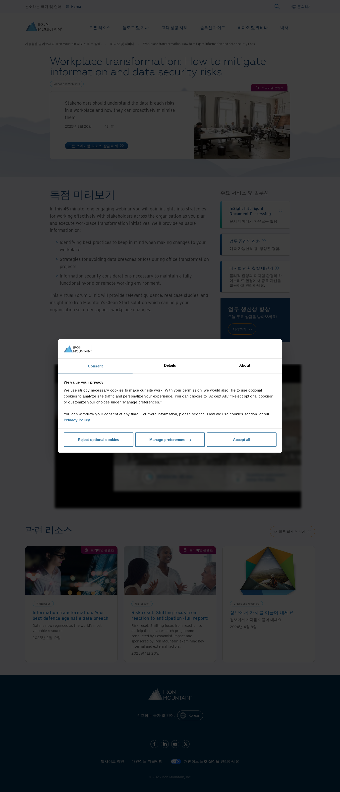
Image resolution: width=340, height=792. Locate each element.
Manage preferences (167, 439)
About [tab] (244, 365)
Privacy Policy (77, 420)
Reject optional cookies (98, 439)
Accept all (241, 439)
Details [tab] (170, 365)
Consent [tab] (95, 366)
